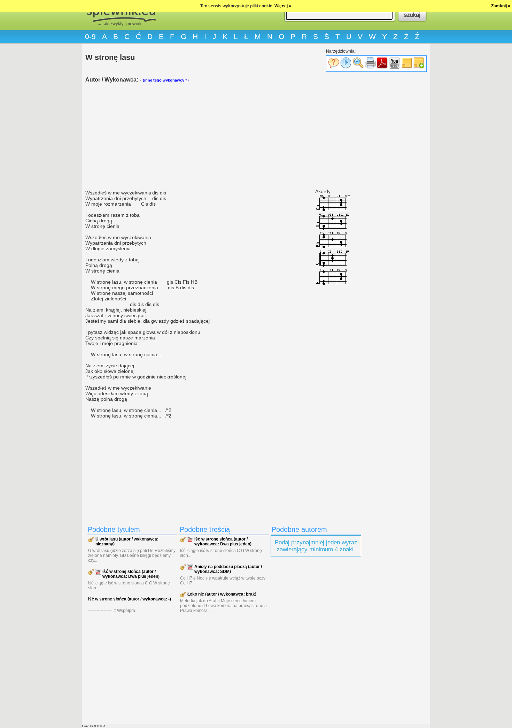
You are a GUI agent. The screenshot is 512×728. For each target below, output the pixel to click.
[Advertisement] (224, 136)
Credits (87, 726)
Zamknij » (500, 5)
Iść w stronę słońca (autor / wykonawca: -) (129, 599)
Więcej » (282, 5)
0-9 (90, 36)
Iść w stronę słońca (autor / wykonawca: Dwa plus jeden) (131, 574)
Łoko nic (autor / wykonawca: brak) (221, 594)
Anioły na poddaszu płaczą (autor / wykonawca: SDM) (228, 569)
